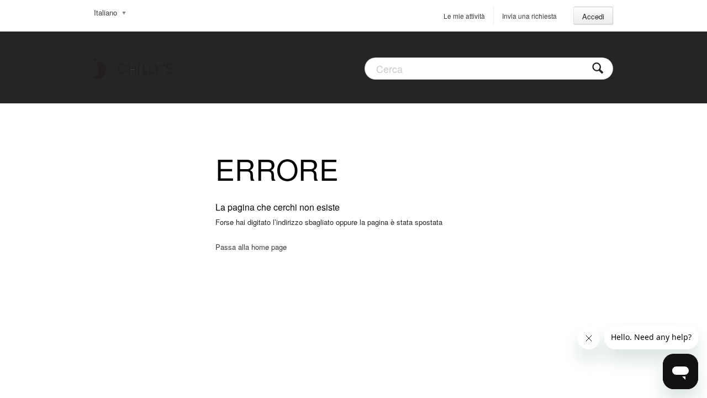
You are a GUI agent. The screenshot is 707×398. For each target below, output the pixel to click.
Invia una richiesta (529, 15)
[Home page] (133, 67)
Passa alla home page (251, 247)
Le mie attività (464, 15)
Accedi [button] (593, 16)
